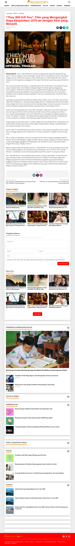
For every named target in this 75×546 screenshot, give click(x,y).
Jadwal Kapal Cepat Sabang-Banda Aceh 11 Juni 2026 (30, 489)
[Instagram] (41, 175)
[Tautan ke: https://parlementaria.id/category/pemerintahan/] (68, 405)
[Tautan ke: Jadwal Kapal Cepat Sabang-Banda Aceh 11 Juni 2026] (10, 492)
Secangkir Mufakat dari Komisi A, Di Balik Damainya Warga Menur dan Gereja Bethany (39, 473)
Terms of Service (29, 541)
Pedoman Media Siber (50, 541)
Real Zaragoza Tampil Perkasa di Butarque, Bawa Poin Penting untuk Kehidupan (21, 181)
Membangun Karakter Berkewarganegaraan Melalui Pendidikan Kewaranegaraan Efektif (36, 370)
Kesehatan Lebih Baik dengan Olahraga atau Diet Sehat (30, 455)
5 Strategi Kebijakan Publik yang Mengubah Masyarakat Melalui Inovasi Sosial (37, 427)
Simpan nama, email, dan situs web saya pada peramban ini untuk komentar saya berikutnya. (36, 260)
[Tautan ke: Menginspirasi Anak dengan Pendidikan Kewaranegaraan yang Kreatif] (10, 387)
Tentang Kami (39, 541)
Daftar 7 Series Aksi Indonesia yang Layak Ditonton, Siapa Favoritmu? (37, 224)
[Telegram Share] (64, 27)
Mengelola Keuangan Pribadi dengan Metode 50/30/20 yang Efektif (33, 418)
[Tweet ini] (60, 27)
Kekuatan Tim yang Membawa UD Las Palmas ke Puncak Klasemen (54, 181)
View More (37, 314)
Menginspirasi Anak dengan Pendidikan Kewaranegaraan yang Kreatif (34, 384)
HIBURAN (8, 28)
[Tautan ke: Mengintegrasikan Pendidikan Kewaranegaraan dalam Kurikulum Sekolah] (10, 467)
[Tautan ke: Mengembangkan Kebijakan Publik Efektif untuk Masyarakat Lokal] (10, 412)
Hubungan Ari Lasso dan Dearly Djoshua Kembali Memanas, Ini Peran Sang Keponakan (58, 206)
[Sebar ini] (57, 27)
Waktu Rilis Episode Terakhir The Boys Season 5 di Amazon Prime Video (15, 224)
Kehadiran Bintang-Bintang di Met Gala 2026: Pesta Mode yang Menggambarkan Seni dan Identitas (37, 206)
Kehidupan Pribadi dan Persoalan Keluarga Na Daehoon (58, 224)
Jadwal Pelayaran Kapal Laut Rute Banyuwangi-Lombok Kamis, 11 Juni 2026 (36, 498)
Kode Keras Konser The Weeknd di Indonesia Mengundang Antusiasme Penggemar (16, 206)
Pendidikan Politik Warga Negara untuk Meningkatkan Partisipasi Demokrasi (36, 375)
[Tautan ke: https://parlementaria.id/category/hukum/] (68, 451)
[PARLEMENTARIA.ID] (37, 2)
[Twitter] (37, 175)
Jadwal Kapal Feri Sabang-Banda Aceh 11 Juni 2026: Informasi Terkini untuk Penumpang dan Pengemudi (41, 507)
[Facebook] (34, 175)
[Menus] (6, 2)
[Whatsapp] (67, 27)
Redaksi (14, 543)
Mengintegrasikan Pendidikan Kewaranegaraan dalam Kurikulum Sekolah (36, 464)
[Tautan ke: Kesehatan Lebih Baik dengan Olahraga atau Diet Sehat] (10, 458)
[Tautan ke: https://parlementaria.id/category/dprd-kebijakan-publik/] (68, 443)
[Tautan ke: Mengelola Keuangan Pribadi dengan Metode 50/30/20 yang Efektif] (10, 421)
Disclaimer (7, 543)
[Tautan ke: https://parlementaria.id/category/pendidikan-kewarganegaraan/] (68, 328)
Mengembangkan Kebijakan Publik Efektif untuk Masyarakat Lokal (33, 409)
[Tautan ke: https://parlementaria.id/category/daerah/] (68, 485)
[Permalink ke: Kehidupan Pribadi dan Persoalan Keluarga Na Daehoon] (59, 216)
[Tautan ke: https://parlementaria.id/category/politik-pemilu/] (68, 397)
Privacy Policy (61, 541)
